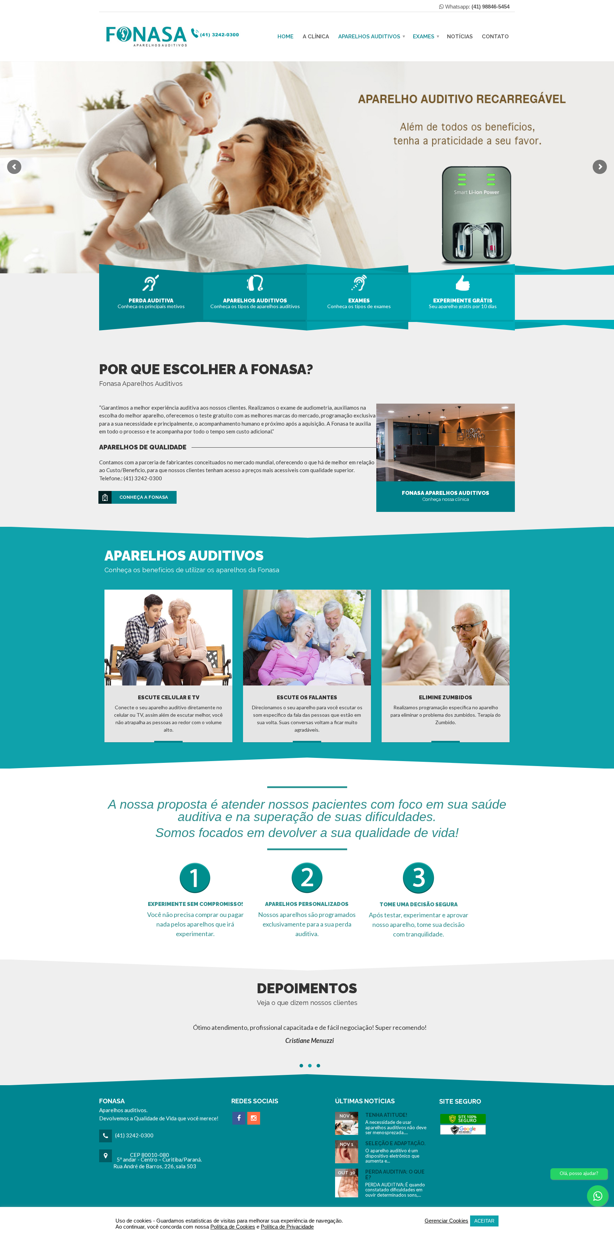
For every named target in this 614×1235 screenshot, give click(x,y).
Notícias (460, 36)
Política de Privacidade (287, 1227)
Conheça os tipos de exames (359, 306)
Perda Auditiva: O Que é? (395, 1174)
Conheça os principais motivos (151, 306)
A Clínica (316, 36)
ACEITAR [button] (484, 1221)
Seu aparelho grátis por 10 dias (463, 306)
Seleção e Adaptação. (395, 1143)
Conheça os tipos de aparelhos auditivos (255, 306)
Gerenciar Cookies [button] (446, 1221)
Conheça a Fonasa (143, 497)
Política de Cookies (232, 1227)
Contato (495, 36)
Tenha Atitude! (386, 1115)
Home (285, 36)
